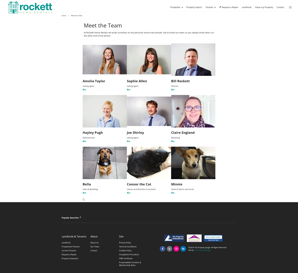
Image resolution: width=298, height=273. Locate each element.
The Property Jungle (202, 250)
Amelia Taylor (94, 81)
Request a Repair (69, 254)
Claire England (183, 132)
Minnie (176, 184)
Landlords (247, 7)
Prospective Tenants (71, 246)
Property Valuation (70, 258)
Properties (175, 7)
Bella (87, 184)
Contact (280, 7)
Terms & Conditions (128, 246)
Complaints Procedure (129, 254)
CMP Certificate (125, 258)
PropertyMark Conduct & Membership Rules (130, 263)
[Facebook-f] (162, 249)
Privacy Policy (125, 242)
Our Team (94, 246)
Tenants (209, 7)
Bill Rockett (180, 81)
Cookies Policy (125, 250)
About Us (94, 242)
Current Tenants (69, 250)
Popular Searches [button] (70, 217)
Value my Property (264, 7)
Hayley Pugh (93, 132)
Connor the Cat (139, 184)
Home (64, 16)
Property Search (194, 7)
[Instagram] (176, 249)
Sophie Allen (137, 81)
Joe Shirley (135, 132)
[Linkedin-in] (183, 249)
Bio (84, 89)
